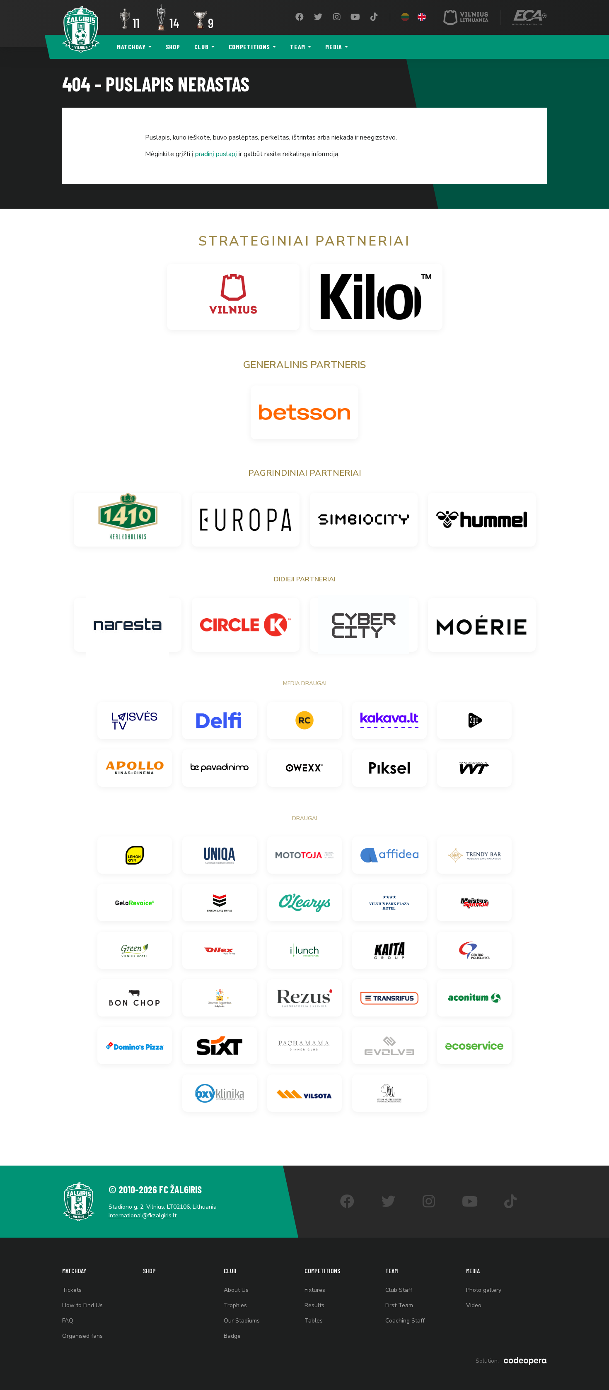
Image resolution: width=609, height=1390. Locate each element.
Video (473, 1305)
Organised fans (82, 1336)
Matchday (131, 47)
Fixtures (314, 1290)
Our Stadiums (242, 1321)
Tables (313, 1321)
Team (297, 47)
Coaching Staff (405, 1321)
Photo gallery (483, 1290)
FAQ (67, 1321)
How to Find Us (82, 1305)
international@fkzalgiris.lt (142, 1215)
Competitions (250, 47)
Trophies (235, 1305)
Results (314, 1305)
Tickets (72, 1290)
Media (333, 47)
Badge (232, 1336)
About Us (236, 1290)
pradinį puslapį (216, 154)
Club (201, 47)
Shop (173, 47)
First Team (399, 1305)
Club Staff (398, 1290)
